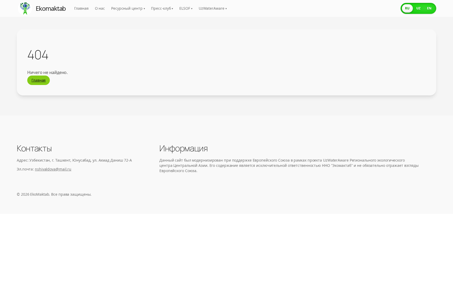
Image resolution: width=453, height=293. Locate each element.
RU (407, 8)
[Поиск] (391, 8)
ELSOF (185, 8)
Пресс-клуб (162, 8)
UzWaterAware (213, 8)
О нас (100, 8)
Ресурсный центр (128, 8)
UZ (418, 8)
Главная (81, 8)
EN (429, 8)
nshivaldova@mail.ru (53, 169)
